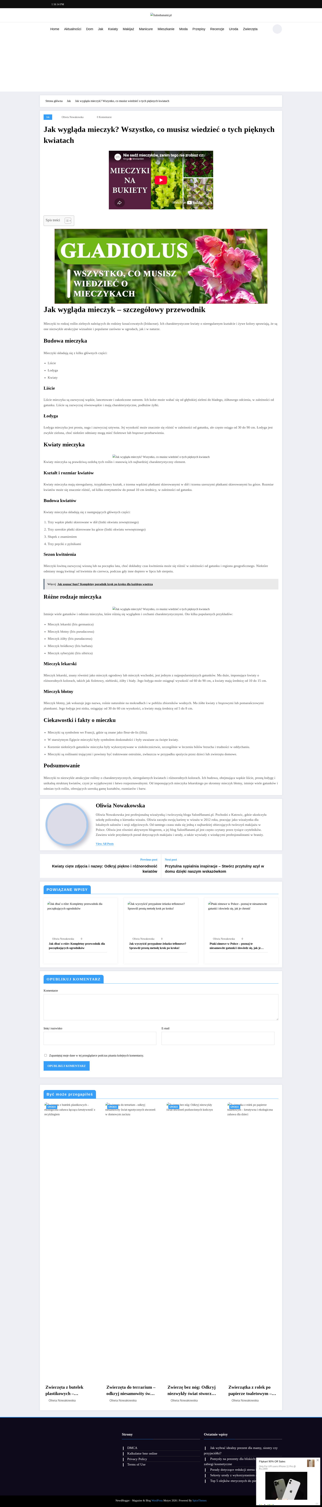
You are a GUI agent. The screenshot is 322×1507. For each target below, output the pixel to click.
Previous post (148, 859)
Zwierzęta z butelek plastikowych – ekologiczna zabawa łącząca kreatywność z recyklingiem (66, 1391)
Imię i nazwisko (53, 1028)
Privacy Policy (137, 1459)
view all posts (105, 843)
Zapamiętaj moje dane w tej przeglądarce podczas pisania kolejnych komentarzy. (96, 1055)
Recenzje (217, 29)
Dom (89, 29)
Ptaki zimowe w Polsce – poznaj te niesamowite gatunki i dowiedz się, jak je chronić (235, 946)
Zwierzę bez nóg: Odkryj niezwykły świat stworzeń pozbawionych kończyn (191, 1391)
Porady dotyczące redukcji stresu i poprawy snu (242, 1469)
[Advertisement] (161, 62)
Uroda (233, 29)
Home (54, 29)
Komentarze (51, 990)
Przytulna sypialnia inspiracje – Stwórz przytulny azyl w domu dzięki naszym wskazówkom (214, 868)
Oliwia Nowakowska (72, 117)
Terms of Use (136, 1464)
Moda (183, 29)
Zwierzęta (250, 29)
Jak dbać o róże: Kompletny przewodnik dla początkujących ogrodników (77, 945)
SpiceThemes (199, 1500)
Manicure (146, 29)
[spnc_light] (277, 29)
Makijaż (128, 29)
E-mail (165, 1028)
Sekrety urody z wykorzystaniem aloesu (237, 1475)
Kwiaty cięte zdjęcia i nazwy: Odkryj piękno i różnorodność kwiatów (104, 868)
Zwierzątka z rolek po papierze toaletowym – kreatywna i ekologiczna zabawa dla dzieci (251, 1391)
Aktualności (72, 29)
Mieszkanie (166, 29)
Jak (100, 29)
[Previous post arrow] (45, 866)
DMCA (132, 1448)
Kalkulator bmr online (142, 1453)
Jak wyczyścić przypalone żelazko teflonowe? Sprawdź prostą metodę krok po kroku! (157, 945)
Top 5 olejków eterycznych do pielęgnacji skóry (242, 1481)
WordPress (157, 1500)
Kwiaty (113, 29)
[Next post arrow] (276, 866)
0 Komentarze (104, 117)
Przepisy (198, 29)
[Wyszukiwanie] (265, 29)
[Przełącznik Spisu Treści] (66, 221)
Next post (171, 859)
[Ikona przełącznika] (42, 29)
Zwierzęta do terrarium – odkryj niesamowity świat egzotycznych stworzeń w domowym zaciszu (130, 1391)
